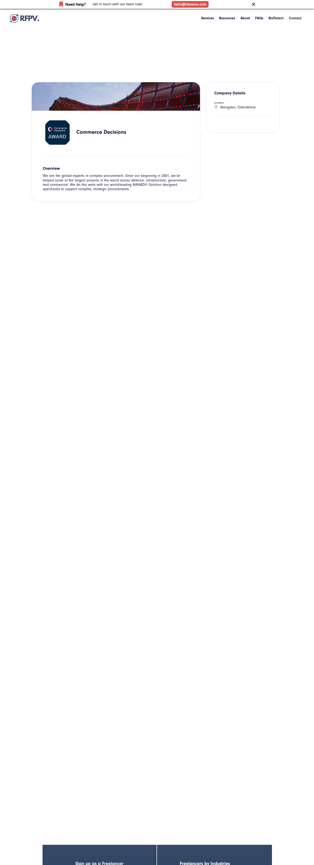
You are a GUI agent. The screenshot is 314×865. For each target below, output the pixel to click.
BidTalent (276, 18)
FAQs (259, 18)
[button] (208, 18)
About (245, 18)
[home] (24, 18)
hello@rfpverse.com (190, 4)
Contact (295, 18)
